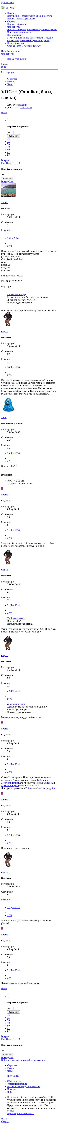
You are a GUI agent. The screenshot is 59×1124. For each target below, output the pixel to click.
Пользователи (14, 35)
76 (8, 138)
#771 (9, 246)
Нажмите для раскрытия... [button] (20, 302)
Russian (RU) (13, 1076)
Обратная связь (15, 1081)
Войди (40, 780)
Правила (11, 13)
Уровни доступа (44, 16)
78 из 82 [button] (17, 163)
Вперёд (5, 160)
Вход (3, 66)
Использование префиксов (21, 18)
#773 (9, 461)
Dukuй (23, 105)
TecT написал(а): (16, 618)
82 (8, 155)
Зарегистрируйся (10, 782)
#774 (9, 538)
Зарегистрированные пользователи (25, 37)
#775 (9, 613)
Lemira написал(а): (16, 294)
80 (8, 149)
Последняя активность (19, 32)
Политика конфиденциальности (23, 1086)
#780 (9, 978)
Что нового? (13, 26)
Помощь (11, 1089)
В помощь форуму (31, 46)
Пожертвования (15, 43)
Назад (4, 112)
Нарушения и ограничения (21, 16)
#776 (9, 698)
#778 (9, 843)
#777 (9, 772)
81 (8, 152)
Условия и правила (17, 1083)
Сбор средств (14, 46)
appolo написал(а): (16, 704)
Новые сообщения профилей (42, 29)
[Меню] (2, 6)
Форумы (11, 21)
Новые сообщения (16, 24)
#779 (9, 915)
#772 (9, 375)
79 (8, 147)
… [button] (8, 120)
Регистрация (7, 72)
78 (8, 144)
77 (8, 141)
